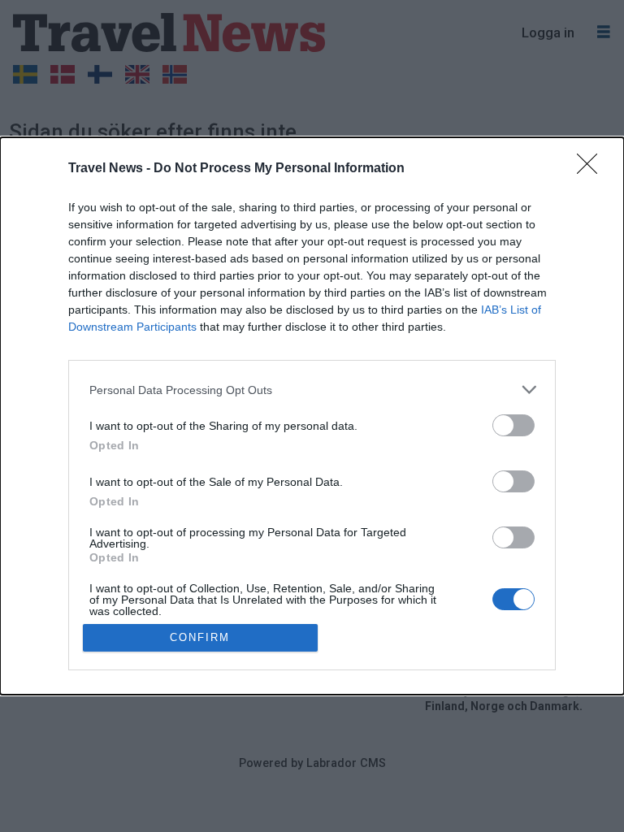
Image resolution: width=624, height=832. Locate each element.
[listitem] (312, 389)
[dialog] (312, 415)
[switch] (513, 425)
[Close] (592, 169)
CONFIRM (200, 637)
